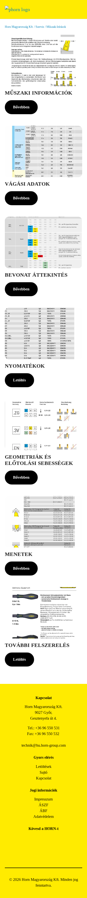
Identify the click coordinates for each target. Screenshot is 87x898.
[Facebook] (27, 839)
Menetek (18, 554)
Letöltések (43, 767)
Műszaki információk (38, 93)
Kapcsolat (43, 778)
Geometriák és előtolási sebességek (39, 460)
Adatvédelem (43, 816)
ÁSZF (43, 805)
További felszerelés (37, 645)
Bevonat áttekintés (36, 275)
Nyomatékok (25, 366)
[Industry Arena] (49, 852)
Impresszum (43, 799)
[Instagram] (38, 839)
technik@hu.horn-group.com (44, 745)
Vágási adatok (27, 184)
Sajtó (43, 772)
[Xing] (60, 839)
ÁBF (43, 811)
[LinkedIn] (49, 839)
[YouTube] (38, 852)
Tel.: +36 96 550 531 (44, 728)
